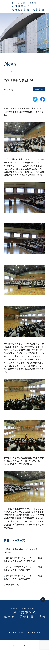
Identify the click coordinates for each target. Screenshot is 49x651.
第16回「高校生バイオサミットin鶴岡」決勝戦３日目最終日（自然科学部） (24, 559)
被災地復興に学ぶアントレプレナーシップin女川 (24, 551)
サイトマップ (35, 632)
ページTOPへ (42, 599)
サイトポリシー (17, 632)
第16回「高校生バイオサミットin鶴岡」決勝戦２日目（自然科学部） (24, 568)
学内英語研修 (12, 584)
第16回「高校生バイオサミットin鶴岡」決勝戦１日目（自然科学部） (24, 577)
